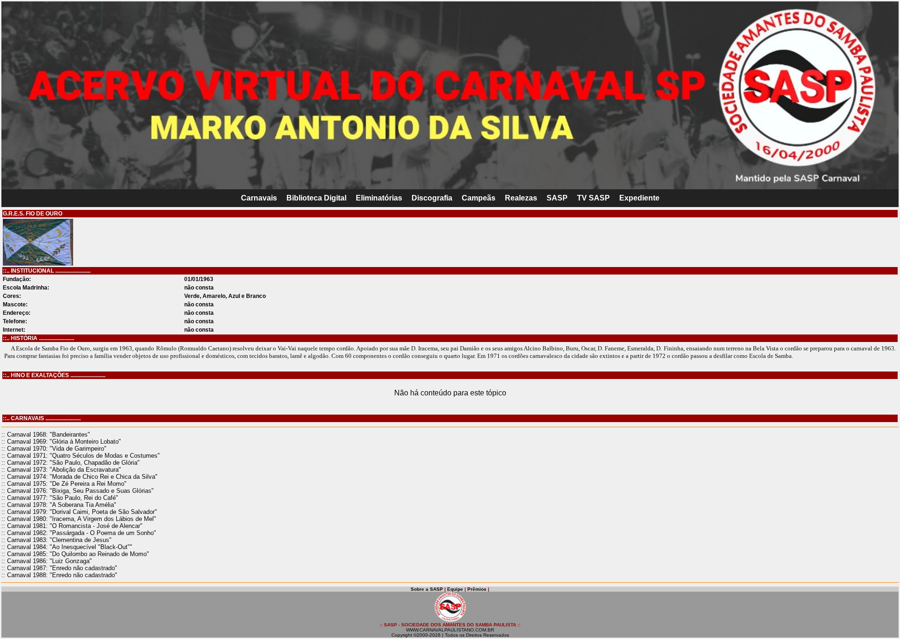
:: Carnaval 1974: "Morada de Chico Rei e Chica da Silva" (79, 476)
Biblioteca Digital (316, 198)
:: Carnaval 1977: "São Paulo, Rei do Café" (59, 497)
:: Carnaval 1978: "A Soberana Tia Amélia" (58, 504)
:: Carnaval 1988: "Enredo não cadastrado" (59, 575)
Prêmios (477, 589)
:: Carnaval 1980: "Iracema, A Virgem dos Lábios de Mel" (78, 518)
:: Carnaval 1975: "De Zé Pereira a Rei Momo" (64, 483)
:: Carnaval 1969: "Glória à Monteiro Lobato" (61, 441)
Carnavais (259, 198)
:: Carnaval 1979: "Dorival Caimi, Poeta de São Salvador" (79, 511)
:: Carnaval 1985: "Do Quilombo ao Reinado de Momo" (75, 553)
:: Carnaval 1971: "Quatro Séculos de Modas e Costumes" (80, 455)
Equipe (455, 589)
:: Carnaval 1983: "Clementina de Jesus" (56, 539)
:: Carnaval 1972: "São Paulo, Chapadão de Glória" (70, 462)
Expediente (639, 198)
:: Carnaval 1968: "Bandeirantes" (45, 434)
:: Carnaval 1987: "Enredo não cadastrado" (59, 568)
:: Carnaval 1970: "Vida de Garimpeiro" (53, 448)
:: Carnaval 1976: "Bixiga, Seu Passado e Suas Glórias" (77, 490)
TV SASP (593, 198)
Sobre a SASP (427, 589)
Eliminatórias (379, 198)
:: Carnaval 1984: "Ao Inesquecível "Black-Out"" (66, 546)
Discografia (432, 198)
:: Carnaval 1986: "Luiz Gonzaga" (46, 561)
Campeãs (478, 198)
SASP (557, 198)
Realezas (521, 198)
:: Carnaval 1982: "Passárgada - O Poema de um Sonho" (78, 532)
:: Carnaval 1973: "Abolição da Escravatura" (61, 469)
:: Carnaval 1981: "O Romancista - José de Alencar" (71, 525)
